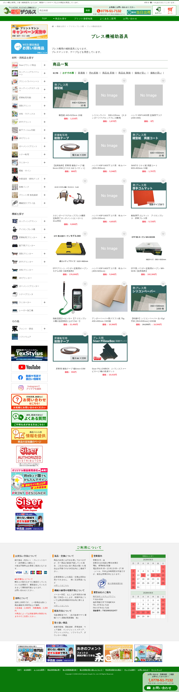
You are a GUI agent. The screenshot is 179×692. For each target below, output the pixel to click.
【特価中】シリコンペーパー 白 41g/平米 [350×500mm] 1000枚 (149, 303)
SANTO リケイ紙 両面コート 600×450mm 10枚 (149, 150)
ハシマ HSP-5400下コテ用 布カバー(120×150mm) (109, 201)
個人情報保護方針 (115, 583)
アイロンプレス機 (76, 26)
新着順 (81, 73)
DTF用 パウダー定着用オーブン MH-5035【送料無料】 (149, 253)
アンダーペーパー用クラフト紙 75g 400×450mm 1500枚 (109, 303)
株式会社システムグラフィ (104, 596)
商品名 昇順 (108, 73)
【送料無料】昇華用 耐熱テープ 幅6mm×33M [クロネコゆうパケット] (70, 150)
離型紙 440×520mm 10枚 (70, 99)
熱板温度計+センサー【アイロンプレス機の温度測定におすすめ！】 (70, 303)
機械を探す (61, 26)
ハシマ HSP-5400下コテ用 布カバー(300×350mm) (109, 150)
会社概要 (27, 670)
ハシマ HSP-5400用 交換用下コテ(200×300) (149, 99)
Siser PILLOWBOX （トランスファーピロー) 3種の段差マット (109, 353)
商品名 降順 (124, 73)
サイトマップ (156, 670)
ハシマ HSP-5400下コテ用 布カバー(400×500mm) (109, 253)
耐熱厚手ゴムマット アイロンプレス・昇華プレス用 (149, 201)
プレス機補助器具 (94, 26)
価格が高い (156, 73)
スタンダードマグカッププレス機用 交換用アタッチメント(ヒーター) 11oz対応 (70, 201)
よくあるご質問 (108, 18)
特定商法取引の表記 (113, 670)
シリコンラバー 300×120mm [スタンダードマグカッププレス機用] (109, 99)
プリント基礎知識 (83, 18)
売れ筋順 (93, 73)
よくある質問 (39, 670)
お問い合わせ (130, 18)
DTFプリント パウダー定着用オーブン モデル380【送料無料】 (70, 253)
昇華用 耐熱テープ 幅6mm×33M (70, 353)
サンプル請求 (129, 670)
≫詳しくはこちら (61, 585)
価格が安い (140, 73)
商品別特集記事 (53, 670)
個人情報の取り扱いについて (91, 670)
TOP (44, 18)
